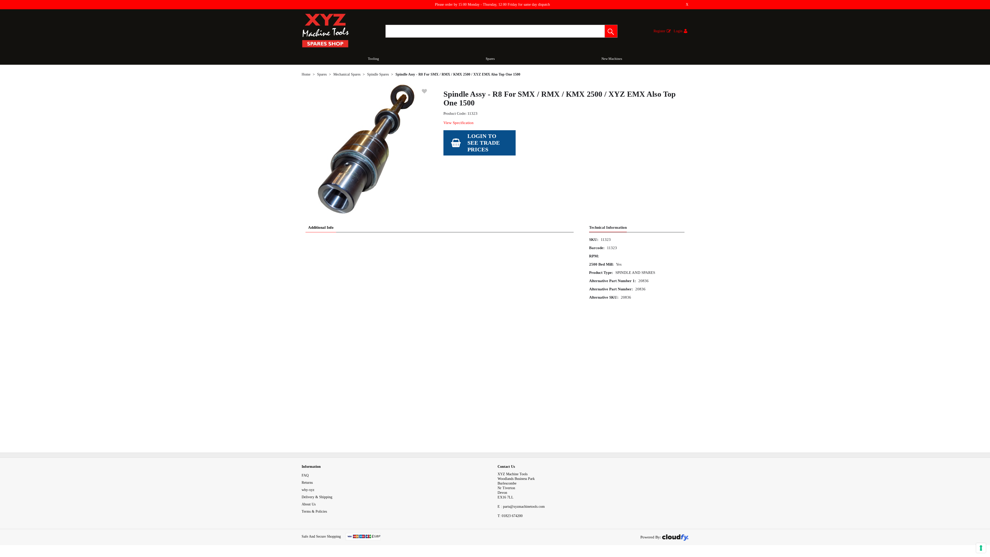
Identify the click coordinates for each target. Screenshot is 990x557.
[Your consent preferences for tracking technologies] (981, 548)
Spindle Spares (378, 74)
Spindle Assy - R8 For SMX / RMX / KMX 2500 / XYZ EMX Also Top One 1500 (457, 74)
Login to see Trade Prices (483, 143)
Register (659, 31)
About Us (309, 504)
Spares (490, 59)
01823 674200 (510, 516)
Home (306, 74)
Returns (307, 483)
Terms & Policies (314, 511)
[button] (611, 31)
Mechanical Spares (346, 74)
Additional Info (321, 227)
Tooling (373, 59)
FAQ (305, 475)
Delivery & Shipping (317, 497)
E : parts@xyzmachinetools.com (521, 507)
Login (678, 31)
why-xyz (308, 490)
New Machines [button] (611, 59)
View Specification (458, 123)
